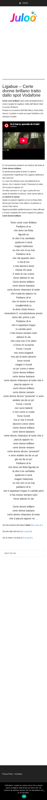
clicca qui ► (36, 525)
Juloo (23, 16)
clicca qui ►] (27, 538)
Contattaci (18, 774)
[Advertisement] (23, 50)
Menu (25, 3)
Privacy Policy (7, 774)
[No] (44, 791)
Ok (24, 796)
